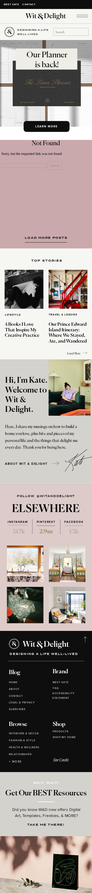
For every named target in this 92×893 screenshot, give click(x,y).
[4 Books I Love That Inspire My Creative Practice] (24, 289)
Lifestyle (13, 315)
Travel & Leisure (63, 314)
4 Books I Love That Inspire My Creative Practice (22, 330)
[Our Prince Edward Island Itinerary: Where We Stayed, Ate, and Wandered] (68, 289)
